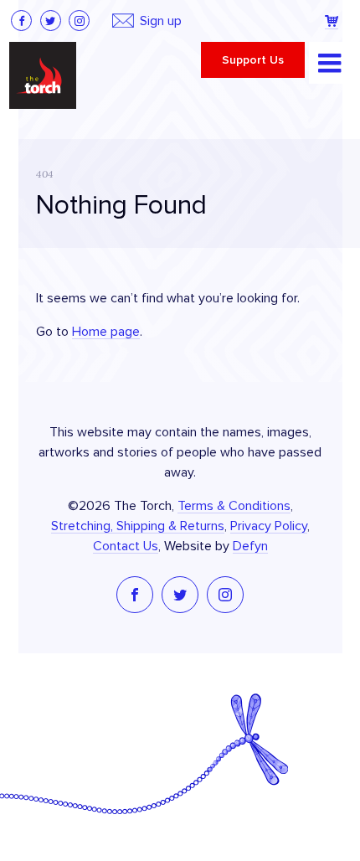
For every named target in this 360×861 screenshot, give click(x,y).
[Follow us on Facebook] (21, 20)
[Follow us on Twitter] (50, 20)
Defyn (250, 546)
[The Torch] (42, 75)
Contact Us (125, 546)
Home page (106, 331)
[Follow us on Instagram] (79, 20)
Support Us (253, 60)
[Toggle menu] (330, 63)
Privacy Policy (268, 526)
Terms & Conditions (234, 506)
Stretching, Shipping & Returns (137, 526)
